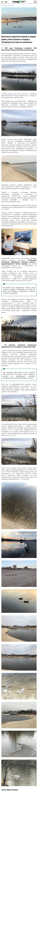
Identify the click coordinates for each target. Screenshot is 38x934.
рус (6, 2)
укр (2, 2)
